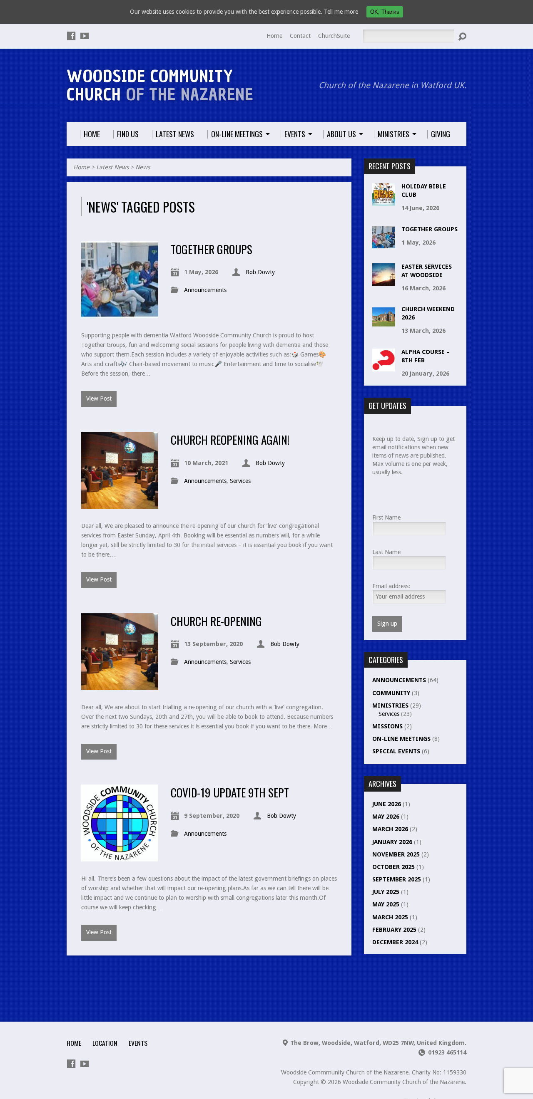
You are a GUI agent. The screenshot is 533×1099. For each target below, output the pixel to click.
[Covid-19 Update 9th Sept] (119, 856)
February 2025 (394, 929)
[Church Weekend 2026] (383, 324)
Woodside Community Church (160, 85)
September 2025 (396, 879)
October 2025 (393, 867)
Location (104, 1043)
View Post (99, 398)
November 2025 (396, 854)
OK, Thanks (384, 12)
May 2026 (385, 816)
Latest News (112, 167)
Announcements (205, 290)
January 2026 (392, 842)
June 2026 (386, 804)
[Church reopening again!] (119, 503)
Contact (300, 35)
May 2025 (385, 904)
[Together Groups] (119, 313)
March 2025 (390, 917)
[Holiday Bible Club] (383, 201)
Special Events (396, 751)
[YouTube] (84, 36)
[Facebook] (71, 36)
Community (391, 693)
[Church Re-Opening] (119, 685)
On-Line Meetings (401, 738)
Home (274, 35)
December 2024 (395, 942)
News (142, 167)
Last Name (386, 552)
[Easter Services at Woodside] (383, 281)
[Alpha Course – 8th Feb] (383, 367)
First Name (386, 517)
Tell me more (341, 11)
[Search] (462, 36)
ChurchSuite (334, 35)
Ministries (390, 705)
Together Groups (211, 248)
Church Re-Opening (216, 620)
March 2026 (390, 829)
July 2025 (385, 892)
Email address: (391, 586)
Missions (387, 726)
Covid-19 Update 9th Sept (230, 792)
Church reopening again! (230, 439)
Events (138, 1043)
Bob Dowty (260, 272)
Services (240, 481)
